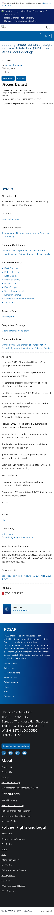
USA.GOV (28, 911)
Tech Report (8, 316)
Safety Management (14, 291)
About (7, 691)
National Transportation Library (16, 810)
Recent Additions (12, 672)
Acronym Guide (9, 821)
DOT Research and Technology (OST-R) (20, 787)
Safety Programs (12, 294)
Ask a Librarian (8, 800)
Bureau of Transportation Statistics (20, 21)
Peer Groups (10, 287)
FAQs (4, 777)
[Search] (48, 27)
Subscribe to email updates (16, 746)
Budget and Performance (13, 839)
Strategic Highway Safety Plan (19, 298)
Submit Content (11, 682)
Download (8, 78)
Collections (9, 668)
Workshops (10, 302)
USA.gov (6, 880)
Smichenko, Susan (14, 64)
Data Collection (11, 272)
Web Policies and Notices (13, 885)
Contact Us (9, 696)
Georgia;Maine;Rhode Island (16, 330)
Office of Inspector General (14, 870)
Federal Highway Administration (18, 537)
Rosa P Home (10, 663)
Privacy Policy (8, 875)
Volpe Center (8, 534)
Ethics (4, 849)
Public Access (10, 677)
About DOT (7, 833)
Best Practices (11, 268)
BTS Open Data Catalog (13, 805)
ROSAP (10, 629)
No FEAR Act (8, 865)
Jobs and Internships (11, 782)
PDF (4, 519)
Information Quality (10, 859)
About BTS (7, 767)
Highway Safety (12, 279)
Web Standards (9, 891)
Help (6, 686)
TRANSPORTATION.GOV (11, 911)
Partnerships (10, 283)
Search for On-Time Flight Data (16, 816)
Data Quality (10, 275)
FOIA (4, 854)
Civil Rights (7, 844)
